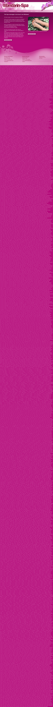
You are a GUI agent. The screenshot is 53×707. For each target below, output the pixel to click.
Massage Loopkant (6, 358)
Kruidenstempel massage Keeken (4, 298)
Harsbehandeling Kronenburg (10, 266)
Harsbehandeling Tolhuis (36, 275)
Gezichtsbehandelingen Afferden (16, 186)
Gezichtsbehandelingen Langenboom (30, 204)
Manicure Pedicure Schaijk (42, 340)
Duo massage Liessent (3, 144)
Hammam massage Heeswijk (25, 232)
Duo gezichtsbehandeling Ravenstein (18, 121)
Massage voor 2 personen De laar (9, 373)
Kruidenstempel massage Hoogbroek (24, 297)
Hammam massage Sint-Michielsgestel (26, 246)
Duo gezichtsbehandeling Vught (43, 127)
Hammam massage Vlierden (10, 249)
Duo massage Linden (8, 144)
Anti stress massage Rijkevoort (21, 86)
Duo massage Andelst (39, 130)
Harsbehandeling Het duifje (3, 264)
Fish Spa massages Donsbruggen (20, 161)
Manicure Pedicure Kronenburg (23, 332)
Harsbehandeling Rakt (21, 273)
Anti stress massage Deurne (47, 67)
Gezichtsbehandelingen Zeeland (11, 221)
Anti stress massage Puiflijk (25, 85)
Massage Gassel (42, 351)
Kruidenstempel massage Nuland (31, 305)
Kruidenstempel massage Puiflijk (46, 307)
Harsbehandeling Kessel (30, 265)
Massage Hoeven (10, 356)
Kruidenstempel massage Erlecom (24, 289)
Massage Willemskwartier (7, 366)
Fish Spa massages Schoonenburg (33, 179)
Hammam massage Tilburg (11, 247)
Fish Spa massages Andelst (29, 155)
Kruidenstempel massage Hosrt (32, 297)
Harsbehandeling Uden (49, 275)
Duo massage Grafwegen (40, 137)
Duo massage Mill (19, 145)
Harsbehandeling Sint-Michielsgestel (47, 274)
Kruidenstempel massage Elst (16, 289)
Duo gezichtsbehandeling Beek (10, 95)
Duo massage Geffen (6, 137)
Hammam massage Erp (22, 229)
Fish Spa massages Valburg (19, 181)
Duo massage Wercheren (37, 153)
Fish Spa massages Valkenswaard (34, 181)
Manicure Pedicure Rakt (47, 339)
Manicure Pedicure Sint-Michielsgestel (23, 341)
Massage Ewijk (33, 351)
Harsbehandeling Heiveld (12, 263)
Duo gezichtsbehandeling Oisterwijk (21, 119)
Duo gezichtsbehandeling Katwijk (49, 110)
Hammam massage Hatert (36, 231)
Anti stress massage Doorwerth (34, 68)
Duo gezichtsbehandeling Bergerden (12, 96)
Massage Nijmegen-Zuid (48, 359)
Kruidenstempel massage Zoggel (4, 317)
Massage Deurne (17, 350)
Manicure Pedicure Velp (24, 343)
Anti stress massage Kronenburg (47, 77)
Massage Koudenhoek (48, 356)
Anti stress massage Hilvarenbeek (6, 76)
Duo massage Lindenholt (14, 144)
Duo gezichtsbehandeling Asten (29, 94)
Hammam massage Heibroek (32, 232)
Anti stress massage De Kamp (19, 67)
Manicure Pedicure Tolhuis (14, 342)
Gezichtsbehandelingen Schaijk (15, 214)
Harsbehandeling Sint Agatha (31, 274)
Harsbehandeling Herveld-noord (46, 263)
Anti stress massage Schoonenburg (44, 86)
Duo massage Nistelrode (42, 146)
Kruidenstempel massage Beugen (38, 283)
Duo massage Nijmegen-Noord (21, 146)
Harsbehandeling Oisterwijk (5, 272)
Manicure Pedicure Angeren (43, 317)
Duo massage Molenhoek (38, 145)
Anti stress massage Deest (33, 67)
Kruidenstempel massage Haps (12, 292)
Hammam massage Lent (39, 237)
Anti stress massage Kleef (17, 77)
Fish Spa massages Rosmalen (18, 179)
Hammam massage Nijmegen (39, 240)
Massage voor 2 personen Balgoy (16, 368)
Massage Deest (8, 350)
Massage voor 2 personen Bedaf (24, 368)
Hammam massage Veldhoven (16, 248)
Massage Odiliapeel (21, 360)
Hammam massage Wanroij (36, 249)
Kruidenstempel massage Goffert (4, 291)
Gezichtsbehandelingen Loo (43, 205)
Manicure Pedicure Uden (28, 342)
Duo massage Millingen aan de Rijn (25, 145)
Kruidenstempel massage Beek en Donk (28, 282)
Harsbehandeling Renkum (40, 273)
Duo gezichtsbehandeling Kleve (28, 111)
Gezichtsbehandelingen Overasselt (19, 212)
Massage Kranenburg (2, 357)
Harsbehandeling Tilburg (30, 275)
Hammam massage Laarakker (24, 237)
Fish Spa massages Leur (15, 171)
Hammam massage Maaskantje (17, 239)
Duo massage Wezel (47, 153)
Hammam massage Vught (23, 249)
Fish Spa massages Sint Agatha (41, 179)
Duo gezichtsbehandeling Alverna (48, 93)
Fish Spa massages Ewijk (43, 162)
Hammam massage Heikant (45, 232)
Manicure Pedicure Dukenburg (3, 324)
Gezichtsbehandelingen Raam (3, 213)
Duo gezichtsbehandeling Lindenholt (28, 113)
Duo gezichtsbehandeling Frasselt (45, 102)
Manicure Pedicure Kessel (41, 331)
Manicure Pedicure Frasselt (48, 324)
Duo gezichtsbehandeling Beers (38, 95)
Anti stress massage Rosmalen (29, 86)
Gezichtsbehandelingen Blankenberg (38, 189)
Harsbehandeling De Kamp (22, 256)
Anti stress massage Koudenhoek (31, 77)
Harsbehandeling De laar (28, 256)
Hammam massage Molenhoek (16, 240)
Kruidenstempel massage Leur (39, 299)
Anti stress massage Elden (24, 69)
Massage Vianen (11, 365)
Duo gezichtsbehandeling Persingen (37, 120)
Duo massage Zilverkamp (43, 154)
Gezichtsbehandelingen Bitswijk (29, 189)
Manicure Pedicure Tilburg (8, 342)
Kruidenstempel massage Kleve (28, 298)
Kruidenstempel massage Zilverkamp (46, 316)
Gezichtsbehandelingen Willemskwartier (30, 220)
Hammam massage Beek (14, 223)
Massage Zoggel (40, 366)
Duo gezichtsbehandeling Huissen (41, 110)
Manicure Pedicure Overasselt (14, 339)
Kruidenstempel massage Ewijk (39, 289)
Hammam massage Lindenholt (28, 238)
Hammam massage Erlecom (15, 229)
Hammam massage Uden (32, 247)
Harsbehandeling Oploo (24, 272)
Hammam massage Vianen (49, 248)
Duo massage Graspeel (46, 137)
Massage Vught (28, 365)
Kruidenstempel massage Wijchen (37, 315)
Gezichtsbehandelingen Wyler (3, 221)
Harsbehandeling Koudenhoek (48, 265)
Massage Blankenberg (14, 349)
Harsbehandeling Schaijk (17, 274)
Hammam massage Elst (9, 229)
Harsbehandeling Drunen (44, 257)
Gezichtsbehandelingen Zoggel (36, 221)
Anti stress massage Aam (3, 62)
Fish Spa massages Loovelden (27, 172)
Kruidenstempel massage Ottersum (11, 307)
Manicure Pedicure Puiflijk (35, 339)
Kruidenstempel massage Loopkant (45, 300)
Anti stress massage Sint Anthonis (9, 87)
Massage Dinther (21, 350)
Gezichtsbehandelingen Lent (39, 204)
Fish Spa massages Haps (46, 164)
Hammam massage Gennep (24, 230)
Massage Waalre (32, 365)
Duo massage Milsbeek (32, 145)
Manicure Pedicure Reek (8, 340)
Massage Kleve (43, 356)
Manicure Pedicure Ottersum (7, 339)
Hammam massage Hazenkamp (43, 231)
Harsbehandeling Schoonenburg (24, 274)
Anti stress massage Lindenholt (8, 79)
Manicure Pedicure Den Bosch (36, 322)
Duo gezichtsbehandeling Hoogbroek (24, 110)
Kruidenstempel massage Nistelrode (14, 305)
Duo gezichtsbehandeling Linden (20, 113)
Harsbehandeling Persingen (3, 273)
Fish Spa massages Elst (24, 162)
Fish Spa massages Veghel (42, 181)
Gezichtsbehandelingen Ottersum (11, 212)
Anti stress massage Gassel (12, 70)
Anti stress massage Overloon (10, 85)
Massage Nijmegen (23, 359)
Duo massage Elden (22, 136)
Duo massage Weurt (42, 153)
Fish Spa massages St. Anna (37, 180)
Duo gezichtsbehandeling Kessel (12, 111)
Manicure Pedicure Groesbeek (27, 326)
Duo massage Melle (14, 145)
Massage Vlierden (19, 365)
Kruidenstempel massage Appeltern (29, 281)
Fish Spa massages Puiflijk (16, 178)
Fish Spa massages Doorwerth (28, 161)
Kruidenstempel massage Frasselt (48, 289)
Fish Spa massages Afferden (8, 155)
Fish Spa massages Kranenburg (30, 170)
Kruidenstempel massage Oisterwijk (21, 306)
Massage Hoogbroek (14, 356)
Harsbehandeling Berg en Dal (24, 254)
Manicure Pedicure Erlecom (30, 324)
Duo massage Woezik (20, 154)
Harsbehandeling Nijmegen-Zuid (4, 271)
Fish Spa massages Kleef (9, 170)
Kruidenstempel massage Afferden (38, 280)
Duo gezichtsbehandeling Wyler (29, 129)
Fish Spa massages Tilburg (44, 180)
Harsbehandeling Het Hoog (10, 264)
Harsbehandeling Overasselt (42, 272)
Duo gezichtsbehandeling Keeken (4, 111)
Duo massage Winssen (14, 154)
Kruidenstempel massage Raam (4, 308)
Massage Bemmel (28, 348)
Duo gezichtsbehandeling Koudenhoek (36, 111)
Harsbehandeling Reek (34, 273)
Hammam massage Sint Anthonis (18, 246)
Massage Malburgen (30, 358)
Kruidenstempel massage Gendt (37, 290)
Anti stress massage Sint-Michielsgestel (18, 87)
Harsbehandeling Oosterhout (17, 272)
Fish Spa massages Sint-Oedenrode (16, 180)
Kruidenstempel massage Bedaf (12, 282)
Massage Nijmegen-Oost (42, 359)
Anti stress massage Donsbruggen (26, 68)
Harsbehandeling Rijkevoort (3, 274)
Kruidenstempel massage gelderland (20, 290)
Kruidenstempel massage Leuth (46, 299)
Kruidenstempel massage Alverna (4, 281)
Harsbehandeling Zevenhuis (10, 280)
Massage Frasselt (37, 351)
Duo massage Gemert (18, 137)
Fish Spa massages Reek (43, 178)
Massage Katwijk (27, 356)
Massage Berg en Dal (33, 348)
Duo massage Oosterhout (41, 147)
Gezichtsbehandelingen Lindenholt (35, 205)
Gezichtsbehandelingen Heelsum (11, 198)
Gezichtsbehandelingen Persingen (36, 212)
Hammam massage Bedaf (7, 223)
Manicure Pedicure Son (47, 341)
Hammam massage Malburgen (25, 239)
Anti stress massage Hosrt (35, 76)
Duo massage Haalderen (18, 138)
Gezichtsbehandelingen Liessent (19, 205)
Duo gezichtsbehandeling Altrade (40, 93)
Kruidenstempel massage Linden (21, 300)
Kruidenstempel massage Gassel (4, 290)
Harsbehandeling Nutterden (30, 271)
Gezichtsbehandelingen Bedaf (35, 187)
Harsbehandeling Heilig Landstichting (4, 263)
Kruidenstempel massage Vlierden (22, 314)
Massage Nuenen (7, 360)
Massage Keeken (32, 356)
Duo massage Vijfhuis (4, 153)
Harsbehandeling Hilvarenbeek (30, 264)
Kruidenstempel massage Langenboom (23, 299)
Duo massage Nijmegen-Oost (28, 146)
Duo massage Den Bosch (3, 135)
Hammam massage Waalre (29, 249)
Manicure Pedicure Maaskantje (20, 334)
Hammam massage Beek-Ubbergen (29, 223)
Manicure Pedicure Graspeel (6, 326)
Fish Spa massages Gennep (38, 163)
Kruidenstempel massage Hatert (20, 292)
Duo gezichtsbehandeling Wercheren (19, 128)
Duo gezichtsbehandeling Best (21, 96)
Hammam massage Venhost (36, 248)
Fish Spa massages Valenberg (26, 181)
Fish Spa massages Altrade (15, 155)
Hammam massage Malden (32, 239)
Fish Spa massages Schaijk (25, 179)
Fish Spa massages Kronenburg (38, 170)
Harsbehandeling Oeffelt (44, 271)
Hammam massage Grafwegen (37, 230)
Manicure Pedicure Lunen (13, 334)
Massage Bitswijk (9, 349)
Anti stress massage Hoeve (14, 76)
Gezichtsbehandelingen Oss (3, 212)
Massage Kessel (36, 356)
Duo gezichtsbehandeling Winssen (13, 129)
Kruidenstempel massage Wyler (20, 316)
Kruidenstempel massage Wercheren (12, 315)
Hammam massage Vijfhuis (3, 249)
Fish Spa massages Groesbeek (31, 164)
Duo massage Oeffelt (19, 147)
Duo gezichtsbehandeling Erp (30, 102)
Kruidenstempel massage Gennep (45, 290)
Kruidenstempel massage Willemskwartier (46, 315)
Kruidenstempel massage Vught (38, 314)
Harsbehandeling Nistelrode (11, 271)
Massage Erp (29, 351)
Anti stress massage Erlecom (37, 69)
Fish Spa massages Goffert (45, 163)
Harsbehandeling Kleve (42, 265)
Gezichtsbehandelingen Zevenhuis (19, 221)
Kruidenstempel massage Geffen (12, 290)
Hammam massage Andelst (19, 222)
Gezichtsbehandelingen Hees (19, 198)
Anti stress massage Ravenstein (45, 85)
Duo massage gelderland (13, 137)
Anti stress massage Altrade (17, 62)
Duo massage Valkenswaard (11, 152)
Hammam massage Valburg (38, 247)
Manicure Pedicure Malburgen (27, 334)
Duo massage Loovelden (37, 144)
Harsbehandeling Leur (37, 266)
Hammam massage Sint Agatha (10, 246)
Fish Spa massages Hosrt (28, 169)
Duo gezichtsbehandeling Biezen (46, 96)
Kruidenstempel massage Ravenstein (19, 308)
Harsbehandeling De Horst (15, 256)
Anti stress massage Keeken (3, 77)
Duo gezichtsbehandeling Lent (30, 112)
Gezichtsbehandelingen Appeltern (4, 187)
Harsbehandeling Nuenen (18, 271)
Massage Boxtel (34, 349)
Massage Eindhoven (13, 351)
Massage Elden (18, 351)
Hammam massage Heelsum (5, 232)
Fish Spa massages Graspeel (9, 164)
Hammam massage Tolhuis (18, 247)
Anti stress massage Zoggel (16, 93)
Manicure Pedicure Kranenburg (15, 332)
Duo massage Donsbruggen (34, 135)
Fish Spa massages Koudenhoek (22, 170)
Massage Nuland (11, 360)
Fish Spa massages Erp (36, 162)
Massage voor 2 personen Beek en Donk (41, 368)
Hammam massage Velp (30, 248)
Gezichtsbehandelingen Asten (12, 187)
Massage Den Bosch (12, 350)
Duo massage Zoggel (48, 154)
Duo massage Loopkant (25, 144)
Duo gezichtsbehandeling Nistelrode (13, 118)
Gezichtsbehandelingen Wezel (14, 220)
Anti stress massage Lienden (37, 78)
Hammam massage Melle (39, 239)
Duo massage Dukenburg (10, 136)
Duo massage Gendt (23, 137)
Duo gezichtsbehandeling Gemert (28, 103)
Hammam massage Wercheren (43, 249)
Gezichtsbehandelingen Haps (30, 197)
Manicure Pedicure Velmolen (17, 343)
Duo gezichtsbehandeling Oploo (46, 119)
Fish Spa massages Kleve (15, 170)
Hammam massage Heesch (18, 232)
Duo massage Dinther (14, 135)
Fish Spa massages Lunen (34, 172)
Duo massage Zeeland (30, 154)
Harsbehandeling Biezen (6, 255)
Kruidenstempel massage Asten (37, 281)
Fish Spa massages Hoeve (6, 169)
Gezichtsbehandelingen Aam (8, 186)
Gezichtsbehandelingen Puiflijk (44, 212)
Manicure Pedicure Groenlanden (20, 326)
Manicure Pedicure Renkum (14, 340)
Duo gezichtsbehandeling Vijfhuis (19, 127)
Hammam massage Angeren (25, 222)
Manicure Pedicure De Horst (9, 322)
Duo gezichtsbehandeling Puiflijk (45, 120)
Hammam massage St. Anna (4, 247)
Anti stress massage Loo (15, 79)
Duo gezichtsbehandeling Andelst (4, 94)
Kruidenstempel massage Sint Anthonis (45, 309)
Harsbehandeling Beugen (43, 254)
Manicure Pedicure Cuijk (3, 322)
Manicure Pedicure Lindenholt (31, 333)
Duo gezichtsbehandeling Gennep (44, 103)
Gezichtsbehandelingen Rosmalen (7, 214)
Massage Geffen (46, 351)
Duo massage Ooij (35, 147)
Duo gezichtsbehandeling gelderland (19, 103)
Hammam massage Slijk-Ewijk (43, 246)
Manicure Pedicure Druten (48, 323)
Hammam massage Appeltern (32, 222)
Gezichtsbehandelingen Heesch (27, 198)
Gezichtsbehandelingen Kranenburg (4, 204)
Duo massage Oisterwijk (30, 147)
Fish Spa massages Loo (6, 172)
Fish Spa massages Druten (48, 161)
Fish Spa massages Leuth (21, 171)
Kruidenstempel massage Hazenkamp (29, 292)
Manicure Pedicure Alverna (30, 317)
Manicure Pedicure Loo (38, 333)
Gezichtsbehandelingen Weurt (6, 220)
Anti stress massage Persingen (17, 85)
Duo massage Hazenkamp (34, 138)
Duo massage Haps (23, 138)
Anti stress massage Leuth (30, 78)
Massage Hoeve (5, 356)
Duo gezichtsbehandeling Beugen (29, 96)
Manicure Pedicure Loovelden (6, 334)
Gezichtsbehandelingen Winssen (39, 220)
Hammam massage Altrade (5, 222)
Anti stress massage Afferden (9, 62)
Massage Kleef (40, 356)
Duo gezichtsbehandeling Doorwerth (8, 101)
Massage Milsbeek (2, 359)
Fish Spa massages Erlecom (30, 162)
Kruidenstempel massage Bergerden (22, 283)
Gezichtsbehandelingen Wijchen (22, 220)
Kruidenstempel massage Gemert (29, 290)
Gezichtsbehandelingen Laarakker (22, 204)
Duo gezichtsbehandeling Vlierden (27, 127)
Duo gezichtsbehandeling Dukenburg (40, 101)
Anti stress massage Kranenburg (39, 77)
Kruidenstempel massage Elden (9, 289)
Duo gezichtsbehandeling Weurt (28, 128)
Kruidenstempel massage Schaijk (18, 309)
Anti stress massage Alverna (23, 62)
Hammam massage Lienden (7, 238)
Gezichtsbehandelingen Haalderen (22, 197)
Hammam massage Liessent (14, 238)
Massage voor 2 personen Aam (45, 366)
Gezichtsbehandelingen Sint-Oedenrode (9, 215)
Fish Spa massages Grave (16, 164)
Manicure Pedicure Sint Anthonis (15, 341)
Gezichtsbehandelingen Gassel (26, 195)
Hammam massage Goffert (31, 230)
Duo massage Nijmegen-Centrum (13, 146)
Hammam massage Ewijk (28, 229)
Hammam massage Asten (39, 222)
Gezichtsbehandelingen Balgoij (19, 187)
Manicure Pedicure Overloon (21, 339)
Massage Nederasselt (12, 359)
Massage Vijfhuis (15, 365)
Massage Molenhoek (7, 359)
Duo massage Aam (18, 130)
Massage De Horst (46, 349)
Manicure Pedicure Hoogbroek (8, 331)
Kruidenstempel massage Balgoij (45, 281)
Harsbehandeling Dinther (3, 257)
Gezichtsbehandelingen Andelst (39, 186)
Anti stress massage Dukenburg (9, 69)
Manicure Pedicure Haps (42, 326)
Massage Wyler (21, 366)
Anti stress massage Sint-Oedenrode (27, 87)
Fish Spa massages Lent (9, 171)
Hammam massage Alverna (12, 222)
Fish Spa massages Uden (12, 181)
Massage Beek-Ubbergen (19, 348)
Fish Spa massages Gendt (31, 163)
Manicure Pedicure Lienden (11, 333)
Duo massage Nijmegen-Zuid (35, 146)
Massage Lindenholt (48, 357)
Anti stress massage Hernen (7, 75)
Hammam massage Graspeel (45, 230)
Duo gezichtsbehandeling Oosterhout (37, 119)
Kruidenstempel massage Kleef (20, 298)
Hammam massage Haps (30, 231)
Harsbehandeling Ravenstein (27, 273)
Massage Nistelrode (2, 360)
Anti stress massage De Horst (12, 67)
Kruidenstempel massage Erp (32, 289)
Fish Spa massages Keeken (48, 169)
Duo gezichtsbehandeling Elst (14, 102)
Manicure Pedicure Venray (37, 343)
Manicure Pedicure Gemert (23, 325)
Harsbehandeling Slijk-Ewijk (11, 275)
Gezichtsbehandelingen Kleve (34, 203)
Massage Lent (23, 357)
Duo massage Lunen (42, 144)
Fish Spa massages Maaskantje (42, 172)
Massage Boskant (23, 349)
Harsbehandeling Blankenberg (19, 255)
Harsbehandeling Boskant (32, 255)
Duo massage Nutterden (7, 147)
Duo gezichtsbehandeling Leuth (46, 112)
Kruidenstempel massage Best (30, 283)
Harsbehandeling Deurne (47, 256)
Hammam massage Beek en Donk (21, 223)
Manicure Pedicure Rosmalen (35, 340)
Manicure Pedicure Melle (41, 334)
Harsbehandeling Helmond (18, 263)
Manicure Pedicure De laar (23, 322)
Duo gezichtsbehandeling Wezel (36, 128)
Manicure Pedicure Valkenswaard (49, 342)
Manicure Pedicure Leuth (4, 333)
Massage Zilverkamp (35, 366)
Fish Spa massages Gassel (3, 163)
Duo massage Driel (46, 135)
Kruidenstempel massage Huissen (40, 297)
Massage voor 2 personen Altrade (10, 367)
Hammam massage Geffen (47, 229)
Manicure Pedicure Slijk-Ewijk (40, 341)
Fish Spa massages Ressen (3, 179)
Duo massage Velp (35, 152)
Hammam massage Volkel (17, 249)
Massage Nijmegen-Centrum (29, 359)
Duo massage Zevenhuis (36, 154)
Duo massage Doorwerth (41, 135)
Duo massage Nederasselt (45, 145)
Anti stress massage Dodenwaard (10, 68)
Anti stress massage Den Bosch (40, 67)
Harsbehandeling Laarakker (18, 266)
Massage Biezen (5, 349)
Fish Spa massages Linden (42, 171)
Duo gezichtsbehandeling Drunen (24, 101)
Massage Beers (24, 348)
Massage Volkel (24, 365)
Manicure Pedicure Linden (24, 333)
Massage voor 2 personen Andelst (27, 367)
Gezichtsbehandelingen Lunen (23, 206)
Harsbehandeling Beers (11, 254)
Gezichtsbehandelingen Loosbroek (7, 206)
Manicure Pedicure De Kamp (16, 322)
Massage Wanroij (36, 365)
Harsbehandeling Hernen (33, 263)
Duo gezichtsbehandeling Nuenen (22, 118)
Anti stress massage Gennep (47, 70)
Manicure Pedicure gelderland (16, 325)
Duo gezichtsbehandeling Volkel (36, 127)
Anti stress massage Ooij (19, 84)
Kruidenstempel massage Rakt (11, 308)
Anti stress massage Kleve (23, 77)
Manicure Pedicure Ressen (21, 340)
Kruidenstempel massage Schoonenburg (27, 309)
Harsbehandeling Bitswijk (12, 255)
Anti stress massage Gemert (33, 70)
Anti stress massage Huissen (42, 76)
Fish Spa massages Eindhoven (10, 162)
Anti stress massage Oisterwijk (12, 84)
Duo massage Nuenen (48, 146)
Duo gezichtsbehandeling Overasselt (19, 120)
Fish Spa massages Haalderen (39, 164)
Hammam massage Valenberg (45, 247)
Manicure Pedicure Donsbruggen (22, 323)
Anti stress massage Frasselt (5, 70)
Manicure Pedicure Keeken (34, 331)
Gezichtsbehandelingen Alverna (31, 186)
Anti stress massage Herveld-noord (22, 75)
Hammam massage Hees (12, 232)
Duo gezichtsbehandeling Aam (23, 93)
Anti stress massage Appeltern (45, 62)
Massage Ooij (38, 360)
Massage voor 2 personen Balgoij (8, 368)
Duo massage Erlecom (32, 136)
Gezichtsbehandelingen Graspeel (38, 196)
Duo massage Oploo (46, 147)
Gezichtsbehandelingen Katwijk (4, 203)
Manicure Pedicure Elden (18, 324)
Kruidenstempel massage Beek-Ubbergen (39, 282)
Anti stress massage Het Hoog (37, 75)
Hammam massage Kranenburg (9, 237)
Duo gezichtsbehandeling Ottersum (10, 120)
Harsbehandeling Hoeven (43, 264)
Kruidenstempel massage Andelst (12, 281)
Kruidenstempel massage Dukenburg (42, 288)
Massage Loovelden (15, 358)
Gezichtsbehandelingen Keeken (12, 203)
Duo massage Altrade (29, 130)
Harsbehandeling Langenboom (25, 266)
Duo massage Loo (19, 144)
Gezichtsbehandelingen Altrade (23, 186)
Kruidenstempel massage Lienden (4, 300)
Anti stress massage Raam (31, 85)
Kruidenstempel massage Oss (3, 307)
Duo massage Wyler (25, 154)
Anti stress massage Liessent (44, 78)
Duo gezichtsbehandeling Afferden (31, 93)
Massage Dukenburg (8, 351)
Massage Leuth (31, 357)
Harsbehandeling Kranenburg (3, 266)
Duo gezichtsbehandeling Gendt (36, 103)
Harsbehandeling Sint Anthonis (39, 274)
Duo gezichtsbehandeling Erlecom (22, 102)
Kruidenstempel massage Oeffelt (4, 306)
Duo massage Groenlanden (5, 138)
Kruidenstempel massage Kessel (12, 298)
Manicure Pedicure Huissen (21, 331)
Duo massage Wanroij (31, 153)
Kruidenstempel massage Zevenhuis (37, 316)
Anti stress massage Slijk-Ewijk (36, 87)
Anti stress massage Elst (31, 69)
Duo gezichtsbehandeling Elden (7, 102)
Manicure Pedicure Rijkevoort (28, 340)
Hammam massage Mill (44, 239)
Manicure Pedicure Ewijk (42, 324)
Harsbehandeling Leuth (43, 266)
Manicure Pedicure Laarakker (30, 332)
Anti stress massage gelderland (26, 70)
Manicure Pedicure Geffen (10, 325)
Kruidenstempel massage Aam (30, 280)
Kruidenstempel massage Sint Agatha (36, 309)
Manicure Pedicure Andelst (37, 317)
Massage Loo (1, 358)
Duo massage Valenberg (5, 152)
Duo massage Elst (27, 136)
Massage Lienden (35, 357)
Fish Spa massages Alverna (22, 155)
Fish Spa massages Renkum (49, 178)
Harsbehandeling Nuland (24, 271)
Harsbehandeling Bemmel (17, 254)
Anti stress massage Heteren (44, 75)
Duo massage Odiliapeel (13, 147)
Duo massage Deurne (9, 135)
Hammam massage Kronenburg (17, 237)
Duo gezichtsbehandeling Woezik (21, 129)
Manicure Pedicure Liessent (17, 333)
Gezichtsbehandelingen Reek (27, 213)
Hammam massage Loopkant (41, 238)
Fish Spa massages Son (31, 180)
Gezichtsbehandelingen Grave (46, 196)
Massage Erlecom (26, 351)
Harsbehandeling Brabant (3, 256)
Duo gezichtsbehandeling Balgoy (45, 94)
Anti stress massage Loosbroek (29, 79)
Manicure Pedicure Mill (46, 334)
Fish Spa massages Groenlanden (23, 164)
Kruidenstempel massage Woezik (12, 316)
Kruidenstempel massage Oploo (45, 306)
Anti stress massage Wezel (3, 92)
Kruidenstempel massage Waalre (46, 314)
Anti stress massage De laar (26, 67)
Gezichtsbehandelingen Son (26, 215)
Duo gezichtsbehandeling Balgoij (37, 94)
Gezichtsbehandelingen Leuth (3, 205)
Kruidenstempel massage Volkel (30, 314)
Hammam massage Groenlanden (8, 231)
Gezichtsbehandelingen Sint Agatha (32, 214)
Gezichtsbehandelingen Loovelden (15, 206)
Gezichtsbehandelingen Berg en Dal (33, 188)
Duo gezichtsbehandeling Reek (27, 121)
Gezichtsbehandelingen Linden (27, 205)
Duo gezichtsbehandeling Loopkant (44, 113)
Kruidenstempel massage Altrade (46, 280)
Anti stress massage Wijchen (10, 92)
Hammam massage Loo (35, 238)
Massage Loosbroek (10, 358)
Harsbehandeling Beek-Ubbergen (4, 254)
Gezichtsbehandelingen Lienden (11, 205)
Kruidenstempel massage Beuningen (46, 283)
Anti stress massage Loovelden (37, 79)
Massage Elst (22, 351)
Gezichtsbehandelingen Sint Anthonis (41, 214)
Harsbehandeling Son (17, 275)
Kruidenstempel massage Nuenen (23, 305)
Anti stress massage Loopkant (21, 79)
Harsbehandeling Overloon (49, 272)
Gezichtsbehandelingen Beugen (5, 189)
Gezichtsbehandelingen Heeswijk (35, 198)
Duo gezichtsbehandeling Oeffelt (4, 119)
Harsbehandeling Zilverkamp (16, 280)
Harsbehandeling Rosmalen (10, 274)
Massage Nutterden (16, 360)
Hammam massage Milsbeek (8, 240)
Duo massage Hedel (40, 138)
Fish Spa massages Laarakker (46, 170)
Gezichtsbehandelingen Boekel (46, 189)
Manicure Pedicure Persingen (28, 339)
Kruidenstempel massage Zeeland (28, 316)
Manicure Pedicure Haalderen (35, 326)
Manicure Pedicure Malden (34, 334)
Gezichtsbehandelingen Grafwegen (29, 196)
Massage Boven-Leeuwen (29, 349)
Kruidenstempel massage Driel (18, 288)
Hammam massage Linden (21, 238)
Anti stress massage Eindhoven (17, 69)
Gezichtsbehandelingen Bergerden (42, 188)
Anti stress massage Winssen (26, 92)
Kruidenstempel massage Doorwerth (10, 288)
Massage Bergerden (38, 348)
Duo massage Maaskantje (49, 144)
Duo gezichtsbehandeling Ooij (29, 119)
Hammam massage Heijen (39, 232)
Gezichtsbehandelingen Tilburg (42, 215)
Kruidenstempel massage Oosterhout (37, 306)
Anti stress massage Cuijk (5, 67)
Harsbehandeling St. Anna (24, 275)
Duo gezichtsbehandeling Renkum (35, 121)
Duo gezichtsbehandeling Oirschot (12, 119)
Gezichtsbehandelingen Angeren (47, 186)
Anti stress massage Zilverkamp (9, 93)
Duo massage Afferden (23, 130)
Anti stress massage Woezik (33, 92)
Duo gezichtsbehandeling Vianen (11, 127)
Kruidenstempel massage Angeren (20, 281)
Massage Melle (39, 358)
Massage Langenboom (18, 357)
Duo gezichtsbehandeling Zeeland (37, 129)
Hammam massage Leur (45, 237)
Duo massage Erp (37, 136)
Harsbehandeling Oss (30, 272)
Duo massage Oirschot (24, 147)
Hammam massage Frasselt (34, 229)
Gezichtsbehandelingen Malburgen (40, 206)
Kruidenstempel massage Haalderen (4, 292)
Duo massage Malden (9, 145)
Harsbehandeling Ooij (11, 272)
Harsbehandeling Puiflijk (10, 273)
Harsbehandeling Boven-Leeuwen (39, 255)
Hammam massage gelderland (3, 230)
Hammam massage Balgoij (46, 222)
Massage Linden (44, 357)
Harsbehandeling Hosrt (5, 265)
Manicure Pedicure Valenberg (41, 342)
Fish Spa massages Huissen (34, 169)
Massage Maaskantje (25, 358)
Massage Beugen (46, 348)
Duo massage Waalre (25, 153)
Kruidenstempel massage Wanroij (4, 315)
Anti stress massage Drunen (48, 68)
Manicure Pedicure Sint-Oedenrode (33, 341)
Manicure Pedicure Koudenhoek (8, 332)
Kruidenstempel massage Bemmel (4, 283)
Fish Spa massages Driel (35, 161)
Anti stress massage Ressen (14, 86)
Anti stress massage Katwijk (49, 76)
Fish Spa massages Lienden (28, 171)
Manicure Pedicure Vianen (43, 343)
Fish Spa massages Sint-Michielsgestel (7, 180)
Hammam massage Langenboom (32, 237)
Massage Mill (42, 358)
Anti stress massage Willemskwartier (18, 92)
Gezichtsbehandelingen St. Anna (34, 215)
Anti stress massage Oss (40, 84)
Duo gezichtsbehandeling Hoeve (7, 110)
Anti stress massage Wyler (40, 92)
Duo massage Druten (4, 136)
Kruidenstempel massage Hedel (37, 292)
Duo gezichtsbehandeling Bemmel (47, 95)
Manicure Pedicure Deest (29, 322)
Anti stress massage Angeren (37, 62)
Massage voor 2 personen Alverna (19, 367)
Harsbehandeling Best (37, 254)
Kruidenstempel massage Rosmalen (9, 309)
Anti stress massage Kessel (10, 77)
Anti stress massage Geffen (18, 70)
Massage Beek (8, 348)
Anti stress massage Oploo (33, 84)
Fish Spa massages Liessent (35, 171)
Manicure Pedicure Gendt (30, 325)
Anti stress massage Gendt (40, 70)
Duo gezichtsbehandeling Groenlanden (37, 104)
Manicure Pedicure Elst (24, 324)
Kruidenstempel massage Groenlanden (38, 291)
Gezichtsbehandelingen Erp (3, 195)
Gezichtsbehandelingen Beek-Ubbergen (8, 188)
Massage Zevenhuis (30, 366)
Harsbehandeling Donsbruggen (25, 257)
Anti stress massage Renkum (7, 86)
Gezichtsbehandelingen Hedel (3, 198)
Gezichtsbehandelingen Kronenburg (13, 204)
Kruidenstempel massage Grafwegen (12, 291)
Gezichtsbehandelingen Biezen (22, 189)
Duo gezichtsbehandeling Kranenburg (46, 111)
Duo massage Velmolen (29, 152)
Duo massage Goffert (34, 137)
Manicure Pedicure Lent (45, 332)
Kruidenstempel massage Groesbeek (47, 291)
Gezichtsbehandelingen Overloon (28, 212)
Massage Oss (51, 360)
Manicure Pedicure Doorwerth (29, 323)
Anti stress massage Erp (44, 69)
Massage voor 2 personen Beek (32, 368)
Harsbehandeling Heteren (17, 264)
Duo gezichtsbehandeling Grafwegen (11, 104)
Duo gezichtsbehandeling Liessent (11, 113)
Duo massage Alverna (34, 130)
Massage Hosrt (19, 356)
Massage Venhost (2, 365)
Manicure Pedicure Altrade (24, 317)
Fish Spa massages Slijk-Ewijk (24, 180)
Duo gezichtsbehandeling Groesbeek (46, 104)
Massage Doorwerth (43, 350)
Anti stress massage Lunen (44, 79)
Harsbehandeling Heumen (23, 264)
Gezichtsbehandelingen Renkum (35, 213)
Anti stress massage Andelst (30, 62)
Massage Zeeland (25, 366)
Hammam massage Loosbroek (48, 238)
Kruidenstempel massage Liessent (12, 300)
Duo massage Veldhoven (24, 152)
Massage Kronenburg (8, 357)
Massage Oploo (47, 360)
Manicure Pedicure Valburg (34, 342)
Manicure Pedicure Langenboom (38, 332)
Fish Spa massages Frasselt (49, 162)
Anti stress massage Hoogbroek (28, 76)
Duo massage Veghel (17, 152)
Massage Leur (27, 357)
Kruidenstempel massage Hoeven (15, 297)
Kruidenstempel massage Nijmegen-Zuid (5, 305)
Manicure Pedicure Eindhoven (11, 324)
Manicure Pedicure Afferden (17, 317)
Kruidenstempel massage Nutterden (39, 305)
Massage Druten (4, 351)
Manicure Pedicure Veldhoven (10, 343)
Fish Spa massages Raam (22, 178)
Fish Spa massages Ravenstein (35, 178)
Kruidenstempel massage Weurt (21, 315)
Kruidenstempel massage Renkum (36, 308)
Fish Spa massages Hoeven (13, 169)
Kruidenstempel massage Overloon (29, 307)
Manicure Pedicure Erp (36, 324)
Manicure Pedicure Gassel (3, 325)
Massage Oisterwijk (34, 360)
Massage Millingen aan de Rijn (48, 358)
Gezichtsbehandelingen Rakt (11, 213)
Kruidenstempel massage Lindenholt (29, 300)
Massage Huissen (23, 356)
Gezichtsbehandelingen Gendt (5, 196)
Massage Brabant (38, 349)
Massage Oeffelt (25, 360)
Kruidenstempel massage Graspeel (21, 291)
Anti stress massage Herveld (14, 75)
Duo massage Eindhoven (17, 136)
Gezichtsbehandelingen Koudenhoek (42, 203)
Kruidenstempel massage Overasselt (20, 307)
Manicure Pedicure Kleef (47, 331)
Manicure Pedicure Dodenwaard (6, 323)
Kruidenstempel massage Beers (47, 282)
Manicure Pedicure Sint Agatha (7, 341)
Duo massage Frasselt (47, 136)
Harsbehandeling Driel (38, 257)
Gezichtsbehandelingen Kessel (19, 203)
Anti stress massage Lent (18, 78)
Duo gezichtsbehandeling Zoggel (12, 130)
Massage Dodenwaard (26, 350)
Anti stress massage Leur (24, 78)
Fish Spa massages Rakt (29, 178)
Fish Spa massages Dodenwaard (4, 161)
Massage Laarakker (13, 357)
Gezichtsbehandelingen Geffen (33, 195)
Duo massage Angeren (45, 130)
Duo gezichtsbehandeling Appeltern (21, 94)
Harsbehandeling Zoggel (23, 280)
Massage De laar (4, 350)
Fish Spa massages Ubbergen (5, 181)
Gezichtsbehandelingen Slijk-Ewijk (19, 215)
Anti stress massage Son (43, 87)
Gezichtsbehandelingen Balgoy (27, 187)
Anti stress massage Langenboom (11, 78)
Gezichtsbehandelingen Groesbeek (13, 197)
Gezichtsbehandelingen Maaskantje (31, 206)
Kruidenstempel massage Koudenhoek (36, 298)
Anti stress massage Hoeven (20, 76)
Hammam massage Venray (43, 248)
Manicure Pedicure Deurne (43, 322)
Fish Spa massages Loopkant (12, 172)
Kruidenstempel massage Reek (28, 308)
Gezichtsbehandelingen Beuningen (13, 189)
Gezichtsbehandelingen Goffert (21, 196)
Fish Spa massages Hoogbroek (20, 169)
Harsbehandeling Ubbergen (42, 275)
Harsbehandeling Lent (32, 266)
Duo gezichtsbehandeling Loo (36, 113)
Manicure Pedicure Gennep (36, 325)
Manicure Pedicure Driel (36, 323)
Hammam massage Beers (37, 223)
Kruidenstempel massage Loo (37, 300)
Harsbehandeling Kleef (36, 265)
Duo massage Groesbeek (12, 138)
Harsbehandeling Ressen (47, 273)
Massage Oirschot (30, 360)
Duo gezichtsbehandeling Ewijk (37, 102)
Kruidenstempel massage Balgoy (4, 282)
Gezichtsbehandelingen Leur (46, 204)
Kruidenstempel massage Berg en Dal (12, 283)
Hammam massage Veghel (9, 248)
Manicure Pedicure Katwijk (28, 331)
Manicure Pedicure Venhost (30, 343)
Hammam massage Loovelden (3, 239)
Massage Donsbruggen (37, 350)
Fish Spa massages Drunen (41, 161)
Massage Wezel (49, 365)
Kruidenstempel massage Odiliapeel (48, 305)
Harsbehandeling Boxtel (46, 255)
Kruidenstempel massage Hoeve (7, 297)
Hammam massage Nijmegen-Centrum (47, 240)
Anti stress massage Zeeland (46, 92)
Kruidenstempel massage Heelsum (46, 292)
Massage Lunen (20, 358)
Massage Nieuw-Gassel (18, 359)
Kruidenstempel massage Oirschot (12, 306)
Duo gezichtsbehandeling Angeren (12, 94)
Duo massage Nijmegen (6, 146)
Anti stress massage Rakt (38, 85)
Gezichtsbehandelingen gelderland (42, 195)
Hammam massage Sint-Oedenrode (35, 246)
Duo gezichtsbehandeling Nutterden (38, 118)
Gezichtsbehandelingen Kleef (26, 203)
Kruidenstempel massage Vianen (6, 314)
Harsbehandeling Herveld (39, 263)
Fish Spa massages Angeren (36, 155)
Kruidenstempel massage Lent (31, 299)
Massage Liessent (39, 357)
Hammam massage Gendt (17, 230)
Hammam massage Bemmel (43, 223)
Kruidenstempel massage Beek (19, 282)
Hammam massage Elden (3, 229)
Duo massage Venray (45, 152)
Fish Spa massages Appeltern (43, 155)
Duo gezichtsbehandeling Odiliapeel (47, 118)
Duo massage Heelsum (45, 138)
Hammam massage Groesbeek (16, 231)
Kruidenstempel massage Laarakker (13, 299)
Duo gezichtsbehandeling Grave (29, 104)
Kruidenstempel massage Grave (29, 291)
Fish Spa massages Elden (17, 162)
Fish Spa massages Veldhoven (49, 181)
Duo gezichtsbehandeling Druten (32, 101)
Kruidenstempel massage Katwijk (49, 297)
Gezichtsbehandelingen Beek (42, 187)
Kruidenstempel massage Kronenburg (4, 299)
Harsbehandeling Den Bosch (40, 256)
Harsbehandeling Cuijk (9, 256)
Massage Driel (47, 350)
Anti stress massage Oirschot (5, 84)
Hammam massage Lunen (11, 239)
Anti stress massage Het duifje (29, 75)
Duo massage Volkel (15, 153)
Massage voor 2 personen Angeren (35, 367)
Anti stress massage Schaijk (36, 86)
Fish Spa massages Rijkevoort (10, 179)
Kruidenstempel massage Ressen (45, 308)
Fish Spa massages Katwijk (41, 169)
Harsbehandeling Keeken (24, 265)
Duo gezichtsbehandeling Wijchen (44, 128)
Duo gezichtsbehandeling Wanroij (11, 128)
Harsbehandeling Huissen (12, 265)
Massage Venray (7, 365)
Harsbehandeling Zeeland (3, 280)
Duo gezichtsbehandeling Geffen (11, 103)
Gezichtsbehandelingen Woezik (47, 220)
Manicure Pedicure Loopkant (44, 333)
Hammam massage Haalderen (23, 231)
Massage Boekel (19, 349)
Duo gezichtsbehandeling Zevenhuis (46, 129)
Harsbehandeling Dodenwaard (10, 257)
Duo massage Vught (20, 153)
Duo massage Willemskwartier (8, 154)
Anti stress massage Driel (41, 68)
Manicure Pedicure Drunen (42, 323)
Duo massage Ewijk (42, 136)
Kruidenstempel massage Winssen (4, 316)
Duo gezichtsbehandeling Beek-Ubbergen (29, 95)
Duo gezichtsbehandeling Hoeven (15, 110)
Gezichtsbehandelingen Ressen (42, 213)
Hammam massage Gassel (41, 229)
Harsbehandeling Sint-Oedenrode (4, 275)
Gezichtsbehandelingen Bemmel (25, 188)
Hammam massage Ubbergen (24, 247)
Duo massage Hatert (28, 138)
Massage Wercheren (40, 365)
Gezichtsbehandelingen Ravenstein (19, 213)
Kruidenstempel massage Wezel (29, 315)
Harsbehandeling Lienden (49, 266)
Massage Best (42, 348)
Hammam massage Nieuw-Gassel (32, 240)
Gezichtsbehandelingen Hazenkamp (45, 197)
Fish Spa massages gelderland (17, 163)
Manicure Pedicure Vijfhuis (50, 343)
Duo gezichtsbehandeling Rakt (10, 121)
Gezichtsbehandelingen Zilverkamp (28, 221)
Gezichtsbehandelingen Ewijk (10, 195)
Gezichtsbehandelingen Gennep (13, 196)
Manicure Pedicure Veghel (3, 343)
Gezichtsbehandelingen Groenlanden (4, 197)
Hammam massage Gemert (11, 230)
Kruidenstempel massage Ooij (28, 306)
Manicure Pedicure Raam (41, 339)
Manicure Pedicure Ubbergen (21, 342)
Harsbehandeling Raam (16, 273)
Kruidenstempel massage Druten (34, 288)
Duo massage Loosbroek (31, 144)
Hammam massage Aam (43, 221)
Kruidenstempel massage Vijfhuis (14, 314)
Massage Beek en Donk (12, 348)
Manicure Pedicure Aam (11, 317)
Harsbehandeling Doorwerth (32, 257)
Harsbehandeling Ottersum (36, 272)
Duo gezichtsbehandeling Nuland (30, 118)
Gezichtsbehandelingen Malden (48, 206)
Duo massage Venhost (40, 152)
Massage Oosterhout (42, 360)
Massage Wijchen (2, 366)
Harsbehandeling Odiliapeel (37, 271)
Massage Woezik (17, 366)
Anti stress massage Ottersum (46, 84)
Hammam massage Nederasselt (23, 240)
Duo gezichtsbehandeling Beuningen (37, 96)
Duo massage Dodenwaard (20, 135)
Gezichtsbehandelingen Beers (17, 188)
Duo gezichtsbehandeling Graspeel (20, 104)
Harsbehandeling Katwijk (18, 265)
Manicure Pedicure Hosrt (15, 331)
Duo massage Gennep (29, 137)
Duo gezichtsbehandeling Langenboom (22, 112)
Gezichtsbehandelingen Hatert (37, 197)
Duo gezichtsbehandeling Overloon (28, 120)
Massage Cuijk (42, 349)
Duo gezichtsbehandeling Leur (38, 112)
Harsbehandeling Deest (34, 256)
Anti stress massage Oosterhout (26, 84)
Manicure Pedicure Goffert (43, 325)
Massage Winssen (13, 366)
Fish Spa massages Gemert (24, 163)
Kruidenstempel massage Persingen (38, 307)
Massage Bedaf (4, 348)
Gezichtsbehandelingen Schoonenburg (23, 214)
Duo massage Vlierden (10, 153)
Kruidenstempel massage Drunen (26, 288)
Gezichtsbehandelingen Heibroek (43, 198)
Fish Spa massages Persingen (8, 178)
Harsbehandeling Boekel (26, 255)
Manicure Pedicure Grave (13, 326)
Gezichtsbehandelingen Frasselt (18, 195)
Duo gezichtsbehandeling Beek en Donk (19, 95)
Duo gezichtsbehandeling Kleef (20, 111)
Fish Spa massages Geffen (10, 163)
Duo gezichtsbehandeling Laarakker (12, 112)
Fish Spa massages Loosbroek (20, 172)
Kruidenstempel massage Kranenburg (45, 298)
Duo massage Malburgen (3, 145)
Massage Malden (35, 358)
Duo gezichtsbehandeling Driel (16, 101)
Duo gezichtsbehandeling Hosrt (32, 110)
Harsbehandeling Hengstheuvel (26, 263)
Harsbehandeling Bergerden (31, 254)
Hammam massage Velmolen (23, 248)
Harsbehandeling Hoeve (37, 264)
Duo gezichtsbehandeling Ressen (44, 121)
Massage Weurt (45, 365)
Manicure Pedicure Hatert (48, 326)
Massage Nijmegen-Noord (36, 359)
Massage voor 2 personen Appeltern (44, 367)
